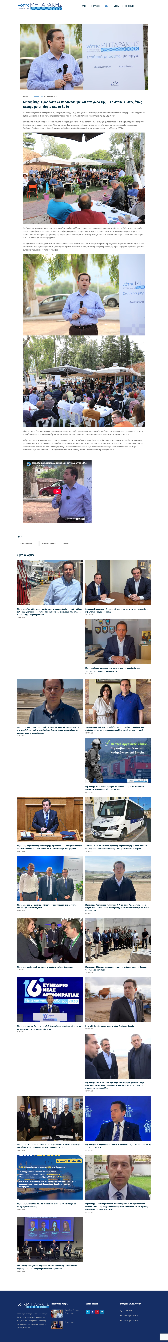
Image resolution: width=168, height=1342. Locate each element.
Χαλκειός (65, 543)
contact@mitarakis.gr (131, 1316)
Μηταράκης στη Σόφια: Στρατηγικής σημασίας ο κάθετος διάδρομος (45, 967)
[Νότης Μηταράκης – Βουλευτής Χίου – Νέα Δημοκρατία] (40, 6)
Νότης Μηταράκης (49, 543)
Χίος (55, 96)
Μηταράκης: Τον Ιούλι (72, 1310)
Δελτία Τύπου (48, 96)
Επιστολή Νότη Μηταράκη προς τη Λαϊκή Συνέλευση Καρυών (109, 1026)
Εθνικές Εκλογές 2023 (28, 543)
